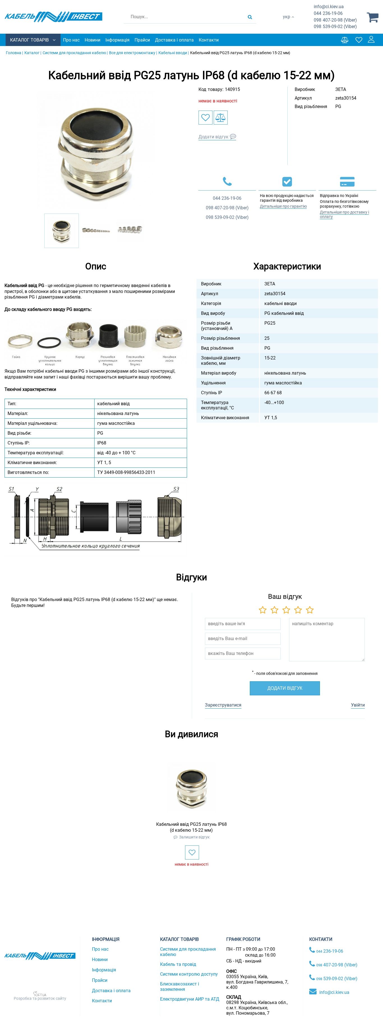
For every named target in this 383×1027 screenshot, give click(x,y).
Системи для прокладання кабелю (188, 951)
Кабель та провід (178, 964)
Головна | (14, 53)
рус (286, 22)
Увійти (358, 705)
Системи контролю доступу (189, 974)
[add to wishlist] (206, 118)
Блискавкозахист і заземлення (179, 986)
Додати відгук (214, 136)
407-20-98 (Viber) (335, 20)
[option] (96, 150)
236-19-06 (328, 13)
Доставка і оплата (174, 40)
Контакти (209, 40)
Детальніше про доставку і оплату (344, 214)
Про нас (71, 40)
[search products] (250, 17)
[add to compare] (221, 118)
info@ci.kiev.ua (334, 992)
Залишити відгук (194, 837)
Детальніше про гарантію (283, 206)
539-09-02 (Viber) (335, 26)
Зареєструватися (223, 705)
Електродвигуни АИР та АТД (189, 999)
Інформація (117, 40)
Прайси (142, 40)
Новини (92, 40)
